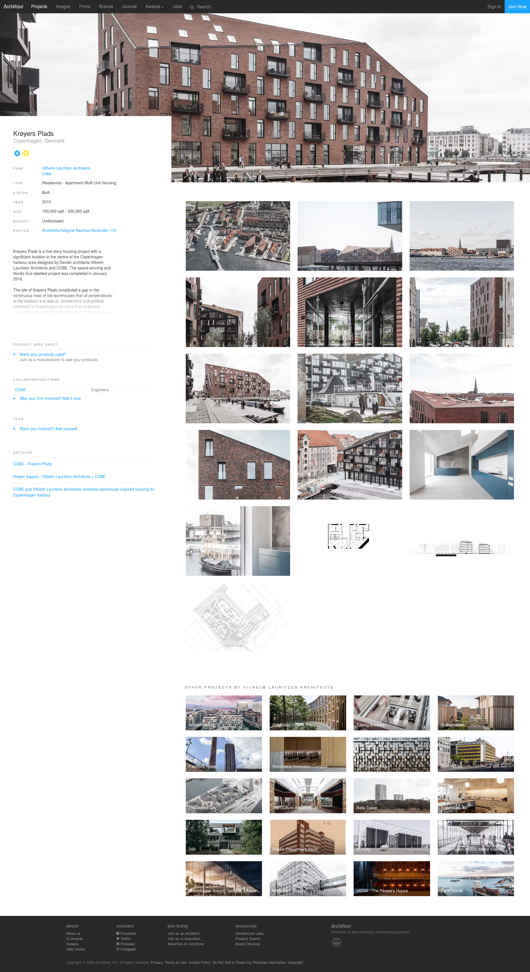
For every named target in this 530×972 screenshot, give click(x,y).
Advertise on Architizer (186, 943)
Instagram (127, 949)
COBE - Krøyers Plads (32, 463)
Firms (84, 6)
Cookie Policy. (200, 962)
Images (63, 6)
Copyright (295, 962)
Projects (39, 6)
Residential (52, 182)
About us (73, 933)
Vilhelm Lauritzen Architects (66, 168)
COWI (20, 389)
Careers (72, 943)
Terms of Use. (176, 962)
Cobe (47, 173)
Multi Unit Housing (100, 182)
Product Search (247, 938)
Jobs (177, 6)
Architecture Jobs (249, 933)
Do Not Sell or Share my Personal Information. (250, 962)
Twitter (125, 938)
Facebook (127, 933)
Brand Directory (247, 943)
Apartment (74, 182)
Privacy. (157, 962)
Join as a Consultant (184, 938)
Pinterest (127, 943)
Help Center (75, 949)
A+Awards (74, 938)
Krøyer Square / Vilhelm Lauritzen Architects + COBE (59, 476)
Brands (106, 6)
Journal (129, 6)
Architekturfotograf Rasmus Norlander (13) (79, 230)
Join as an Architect (184, 933)
